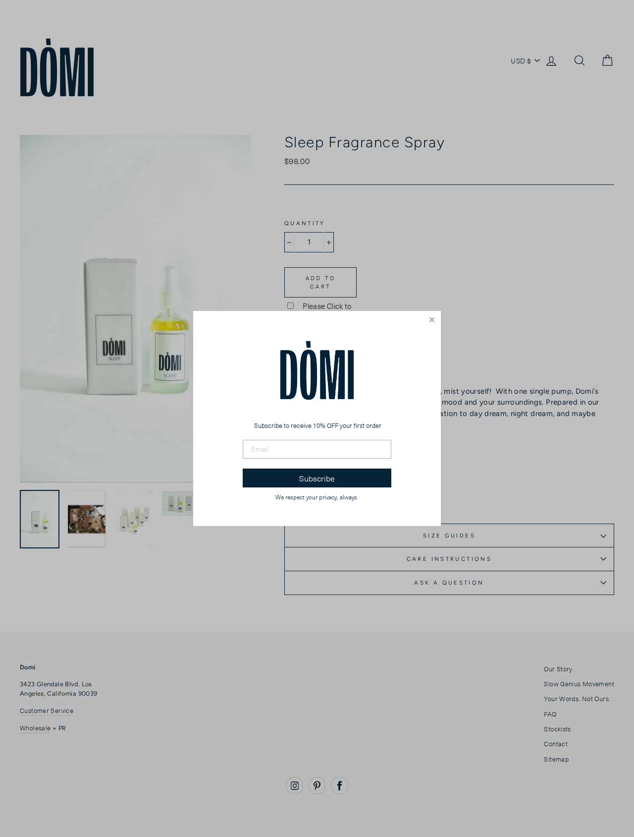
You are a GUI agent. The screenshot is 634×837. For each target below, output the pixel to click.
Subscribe (317, 478)
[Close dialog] (432, 320)
